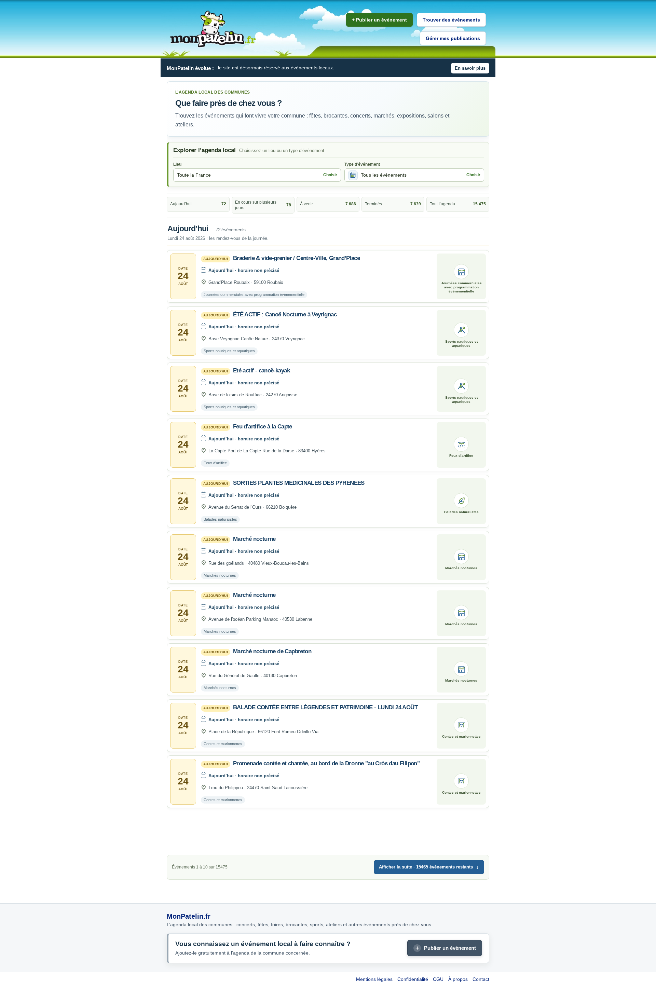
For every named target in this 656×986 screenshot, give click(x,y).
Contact (481, 979)
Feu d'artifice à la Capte (262, 426)
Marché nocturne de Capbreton (272, 651)
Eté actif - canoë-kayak (261, 370)
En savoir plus (470, 68)
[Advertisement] (328, 833)
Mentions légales (374, 979)
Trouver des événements (451, 20)
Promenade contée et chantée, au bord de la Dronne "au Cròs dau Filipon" (326, 763)
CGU (438, 979)
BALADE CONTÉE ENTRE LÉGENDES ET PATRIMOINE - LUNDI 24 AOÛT (325, 707)
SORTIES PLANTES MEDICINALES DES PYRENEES (299, 483)
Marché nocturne (254, 539)
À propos (458, 979)
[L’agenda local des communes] (213, 29)
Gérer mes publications (453, 38)
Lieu (177, 164)
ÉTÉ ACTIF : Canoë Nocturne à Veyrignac (285, 314)
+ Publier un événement (379, 20)
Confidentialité (412, 979)
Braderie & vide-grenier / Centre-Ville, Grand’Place (296, 258)
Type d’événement (362, 164)
